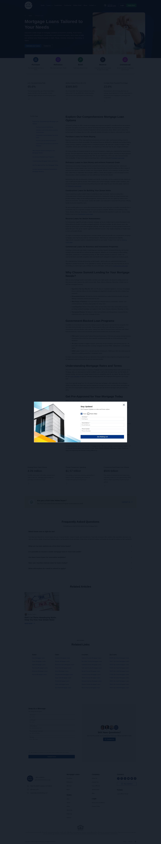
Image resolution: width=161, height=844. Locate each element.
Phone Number (86, 429)
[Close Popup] (123, 404)
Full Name (85, 417)
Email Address (86, 423)
